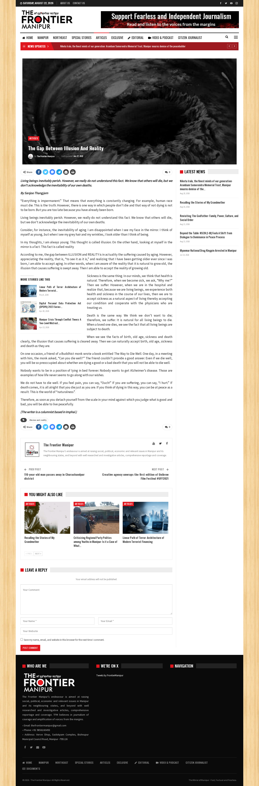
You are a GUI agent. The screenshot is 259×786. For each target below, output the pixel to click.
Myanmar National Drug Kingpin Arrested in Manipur (208, 250)
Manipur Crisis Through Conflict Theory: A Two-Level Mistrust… (60, 321)
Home (29, 37)
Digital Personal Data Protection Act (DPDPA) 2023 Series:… (60, 305)
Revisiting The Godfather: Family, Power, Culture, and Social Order (209, 218)
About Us (65, 3)
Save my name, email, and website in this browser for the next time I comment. (64, 639)
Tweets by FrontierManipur (109, 675)
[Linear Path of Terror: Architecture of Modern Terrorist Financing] (28, 291)
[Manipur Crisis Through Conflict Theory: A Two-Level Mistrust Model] (28, 324)
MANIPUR (43, 37)
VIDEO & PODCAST (162, 37)
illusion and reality (37, 420)
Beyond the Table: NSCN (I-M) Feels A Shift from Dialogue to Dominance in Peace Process (206, 235)
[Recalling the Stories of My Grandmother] (47, 518)
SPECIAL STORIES (81, 37)
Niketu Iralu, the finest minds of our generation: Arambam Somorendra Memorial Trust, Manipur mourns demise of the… (206, 185)
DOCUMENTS (33, 768)
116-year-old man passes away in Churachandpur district (54, 476)
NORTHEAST (60, 37)
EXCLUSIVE (117, 37)
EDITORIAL (138, 37)
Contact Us (79, 3)
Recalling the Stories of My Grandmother (203, 202)
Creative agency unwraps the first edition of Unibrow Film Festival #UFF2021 (135, 476)
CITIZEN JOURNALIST (190, 37)
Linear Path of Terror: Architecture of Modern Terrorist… (60, 288)
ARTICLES (101, 37)
